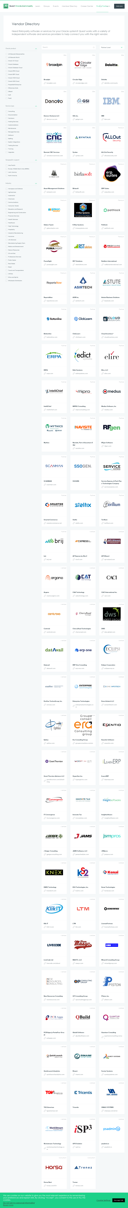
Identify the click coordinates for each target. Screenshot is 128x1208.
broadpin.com (51, 83)
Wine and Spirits (13, 277)
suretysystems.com (111, 1074)
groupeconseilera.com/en (84, 743)
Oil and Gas (11, 253)
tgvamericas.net (52, 1111)
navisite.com (80, 448)
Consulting (11, 111)
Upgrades (11, 152)
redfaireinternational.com (113, 264)
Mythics (46, 443)
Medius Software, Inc (108, 406)
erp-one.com (80, 668)
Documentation (12, 115)
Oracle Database (13, 64)
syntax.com (79, 156)
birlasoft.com (80, 192)
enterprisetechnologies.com (84, 706)
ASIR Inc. (76, 297)
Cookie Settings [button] (103, 1200)
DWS (103, 629)
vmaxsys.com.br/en (111, 1111)
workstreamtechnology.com (55, 1148)
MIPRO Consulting (79, 406)
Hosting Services (13, 121)
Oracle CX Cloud (13, 60)
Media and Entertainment (15, 246)
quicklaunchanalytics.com (55, 1074)
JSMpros (104, 851)
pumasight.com (52, 264)
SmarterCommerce (51, 520)
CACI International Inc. (109, 592)
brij (45, 556)
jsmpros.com (108, 854)
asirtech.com (80, 301)
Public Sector (12, 260)
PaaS (9, 98)
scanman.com (51, 485)
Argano (46, 592)
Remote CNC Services (52, 152)
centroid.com (51, 632)
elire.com (107, 373)
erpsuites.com (109, 192)
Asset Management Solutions (54, 188)
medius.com (108, 410)
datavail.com (51, 668)
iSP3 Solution (77, 1144)
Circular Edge (77, 79)
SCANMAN (48, 481)
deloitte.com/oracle (111, 83)
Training (10, 149)
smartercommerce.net (54, 523)
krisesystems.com (82, 228)
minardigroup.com (110, 963)
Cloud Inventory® (107, 334)
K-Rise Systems (78, 225)
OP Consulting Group (80, 996)
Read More (8, 1205)
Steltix (75, 520)
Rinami (75, 1071)
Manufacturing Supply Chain (16, 243)
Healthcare (11, 222)
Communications (13, 202)
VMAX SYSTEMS (107, 1107)
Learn (37, 6)
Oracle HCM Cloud (14, 78)
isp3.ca (78, 1147)
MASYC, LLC (77, 960)
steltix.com (79, 523)
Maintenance (12, 128)
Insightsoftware (106, 815)
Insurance (11, 236)
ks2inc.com (79, 891)
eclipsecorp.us (109, 668)
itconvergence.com (53, 818)
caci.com (107, 596)
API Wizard (105, 556)
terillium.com (108, 523)
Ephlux (46, 740)
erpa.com (50, 373)
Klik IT (46, 923)
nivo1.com (79, 559)
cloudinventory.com (111, 337)
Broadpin (47, 79)
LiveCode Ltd (48, 960)
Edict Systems (77, 370)
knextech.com (51, 891)
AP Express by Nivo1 (80, 556)
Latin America (12, 172)
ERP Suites (105, 188)
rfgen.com (107, 446)
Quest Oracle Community (18, 6)
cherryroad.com (81, 632)
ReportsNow (48, 297)
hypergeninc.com (81, 779)
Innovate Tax (77, 815)
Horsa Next (48, 1182)
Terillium (104, 520)
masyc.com (79, 963)
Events (55, 6)
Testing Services (13, 145)
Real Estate (11, 263)
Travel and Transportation (16, 270)
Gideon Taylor (49, 225)
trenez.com (79, 1186)
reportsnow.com (52, 301)
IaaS (9, 95)
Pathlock (104, 225)
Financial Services (13, 216)
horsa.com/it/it (51, 1186)
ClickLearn (76, 334)
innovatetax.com (81, 818)
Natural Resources (13, 250)
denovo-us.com (52, 119)
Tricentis (76, 1107)
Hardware (11, 118)
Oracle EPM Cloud (13, 71)
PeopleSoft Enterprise (14, 84)
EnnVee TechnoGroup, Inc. (53, 701)
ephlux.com (50, 743)
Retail (10, 267)
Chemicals (11, 199)
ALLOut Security (107, 152)
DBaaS (10, 91)
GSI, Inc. (75, 116)
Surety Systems (107, 1071)
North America (12, 175)
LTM (74, 923)
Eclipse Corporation (108, 665)
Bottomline (47, 334)
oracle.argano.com (53, 596)
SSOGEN (76, 481)
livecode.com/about (53, 963)
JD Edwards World (13, 57)
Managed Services (13, 132)
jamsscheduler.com (82, 854)
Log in (108, 6)
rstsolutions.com (81, 264)
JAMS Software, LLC (80, 851)
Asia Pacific (11, 165)
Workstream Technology (52, 1144)
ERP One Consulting (80, 665)
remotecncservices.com (55, 156)
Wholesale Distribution (15, 280)
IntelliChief (47, 406)
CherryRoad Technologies (82, 629)
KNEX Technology (50, 887)
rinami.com (79, 1074)
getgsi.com (79, 119)
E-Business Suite (13, 88)
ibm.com (107, 119)
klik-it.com (50, 927)
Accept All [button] (118, 1200)
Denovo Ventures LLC (51, 116)
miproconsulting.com (83, 410)
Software (11, 135)
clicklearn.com (80, 337)
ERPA (46, 370)
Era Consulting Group (80, 740)
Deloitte (104, 79)
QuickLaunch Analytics (52, 1071)
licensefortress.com (111, 927)
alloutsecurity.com (110, 156)
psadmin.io (105, 1144)
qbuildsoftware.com (82, 1036)
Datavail (47, 665)
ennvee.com (51, 705)
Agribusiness (12, 192)
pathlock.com (109, 228)
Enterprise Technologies (81, 701)
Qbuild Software (78, 1032)
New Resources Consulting (53, 996)
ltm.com (78, 927)
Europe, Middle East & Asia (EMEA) (18, 169)
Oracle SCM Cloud (13, 81)
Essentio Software (107, 740)
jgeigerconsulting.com (54, 854)
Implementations (13, 125)
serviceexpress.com (111, 487)
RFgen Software (107, 443)
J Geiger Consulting (51, 851)
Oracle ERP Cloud (13, 74)
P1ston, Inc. (105, 996)
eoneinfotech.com (110, 705)
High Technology (13, 226)
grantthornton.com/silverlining (55, 781)
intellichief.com (52, 410)
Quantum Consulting (108, 1032)
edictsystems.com (82, 373)
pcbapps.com (51, 1038)
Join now (119, 6)
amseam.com (51, 192)
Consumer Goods (13, 205)
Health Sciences (13, 219)
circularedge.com (81, 83)
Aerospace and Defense (15, 188)
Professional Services (14, 256)
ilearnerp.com (109, 779)
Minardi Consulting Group (110, 960)
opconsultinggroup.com (84, 1000)
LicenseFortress (107, 923)
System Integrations (14, 142)
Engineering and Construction (17, 212)
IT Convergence (49, 815)
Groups (47, 6)
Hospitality (11, 229)
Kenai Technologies (108, 887)
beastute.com (109, 301)
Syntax (75, 152)
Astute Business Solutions (110, 297)
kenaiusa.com (109, 891)
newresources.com (53, 1000)
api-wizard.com (109, 559)
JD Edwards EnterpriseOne (16, 54)
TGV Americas (49, 1107)
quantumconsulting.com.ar (113, 1037)
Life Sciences (12, 239)
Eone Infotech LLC (107, 701)
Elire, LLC (104, 370)
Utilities (10, 273)
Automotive (11, 195)
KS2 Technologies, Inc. (80, 887)
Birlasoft (75, 188)
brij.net (49, 559)
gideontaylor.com (52, 228)
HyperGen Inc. (78, 776)
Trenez (75, 1182)
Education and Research (15, 209)
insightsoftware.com (111, 818)
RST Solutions (77, 261)
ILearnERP (105, 776)
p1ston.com (108, 1000)
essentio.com (109, 743)
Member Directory (69, 6)
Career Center (87, 6)
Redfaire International (109, 261)
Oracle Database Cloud (15, 67)
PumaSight (48, 261)
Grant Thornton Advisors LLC (54, 776)
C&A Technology (78, 592)
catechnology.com (82, 596)
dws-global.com (109, 632)
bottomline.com (52, 337)
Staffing (10, 138)
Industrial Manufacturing (15, 233)
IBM (102, 116)
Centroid (47, 629)
